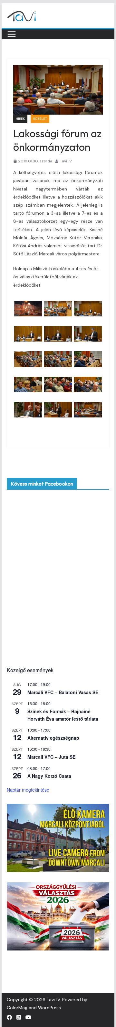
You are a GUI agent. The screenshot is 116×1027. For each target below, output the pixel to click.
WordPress (49, 1008)
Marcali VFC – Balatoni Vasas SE (62, 692)
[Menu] (11, 34)
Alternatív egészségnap (53, 737)
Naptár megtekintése (28, 789)
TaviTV (66, 161)
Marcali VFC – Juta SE (51, 757)
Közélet (40, 119)
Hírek (20, 119)
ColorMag (17, 1008)
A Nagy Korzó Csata (49, 776)
